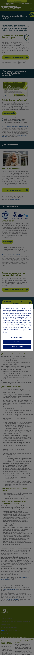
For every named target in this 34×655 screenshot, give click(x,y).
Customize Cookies (17, 337)
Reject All (17, 342)
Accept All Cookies (17, 346)
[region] (17, 327)
